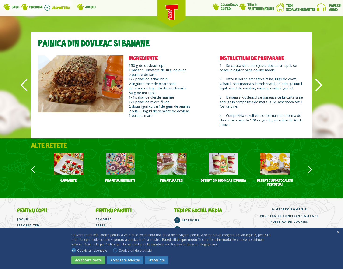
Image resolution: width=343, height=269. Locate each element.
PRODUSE (104, 219)
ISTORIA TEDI (29, 225)
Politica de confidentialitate (289, 216)
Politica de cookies (289, 221)
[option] (68, 168)
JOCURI (23, 219)
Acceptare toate (88, 260)
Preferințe (156, 260)
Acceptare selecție (125, 260)
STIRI (100, 225)
